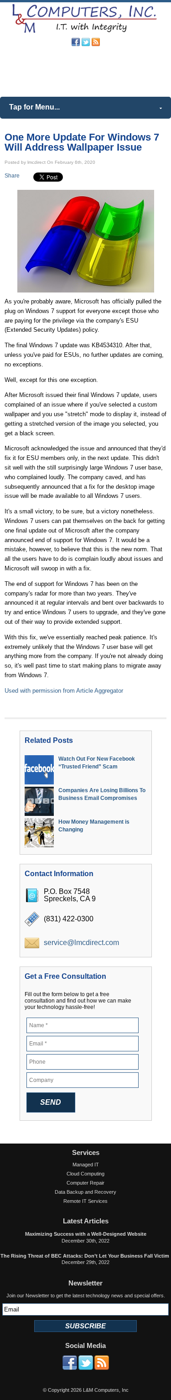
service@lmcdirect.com (81, 942)
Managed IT (86, 1164)
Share (12, 175)
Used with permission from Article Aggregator (64, 690)
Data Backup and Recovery (85, 1192)
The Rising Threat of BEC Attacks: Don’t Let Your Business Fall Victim (85, 1256)
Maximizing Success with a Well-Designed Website (85, 1234)
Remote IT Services (85, 1201)
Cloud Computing (85, 1173)
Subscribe (85, 1326)
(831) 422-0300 (100, 69)
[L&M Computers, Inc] (85, 32)
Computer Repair (85, 1183)
